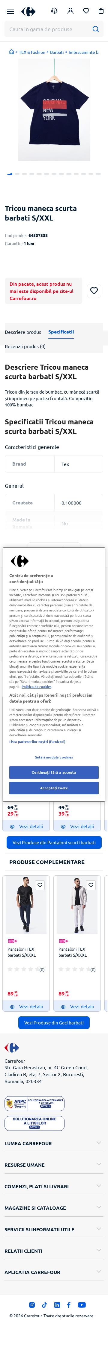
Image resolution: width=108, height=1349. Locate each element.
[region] (54, 674)
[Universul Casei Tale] (28, 11)
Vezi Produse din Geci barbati (54, 1022)
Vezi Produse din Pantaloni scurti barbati (54, 842)
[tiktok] (44, 1307)
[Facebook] (68, 1307)
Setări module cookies (54, 757)
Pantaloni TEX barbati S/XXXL (22, 952)
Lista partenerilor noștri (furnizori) (37, 741)
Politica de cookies (36, 686)
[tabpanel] (54, 110)
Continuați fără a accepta (54, 772)
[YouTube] (82, 1307)
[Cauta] (95, 29)
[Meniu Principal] (10, 12)
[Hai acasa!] (11, 51)
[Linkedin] (57, 1307)
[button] (101, 12)
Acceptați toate (54, 787)
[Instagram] (32, 1307)
